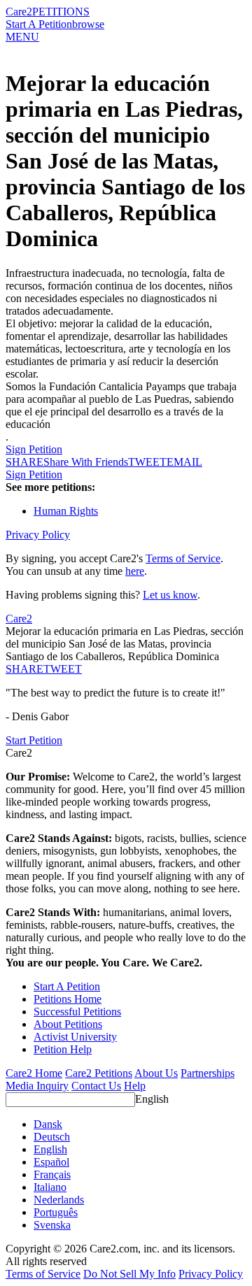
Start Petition (34, 740)
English (152, 1099)
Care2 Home (34, 1073)
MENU (22, 37)
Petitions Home (68, 999)
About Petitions (68, 1024)
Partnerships (207, 1073)
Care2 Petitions (98, 1073)
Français (52, 1174)
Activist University (75, 1037)
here (134, 571)
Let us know (170, 595)
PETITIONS (61, 11)
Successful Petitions (77, 1011)
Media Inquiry (37, 1086)
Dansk (48, 1124)
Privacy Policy (38, 535)
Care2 (19, 11)
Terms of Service (183, 558)
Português (56, 1212)
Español (51, 1162)
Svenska (52, 1225)
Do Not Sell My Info (129, 1274)
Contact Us (96, 1086)
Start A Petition (39, 24)
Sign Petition (34, 449)
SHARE (24, 669)
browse (88, 24)
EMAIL (184, 462)
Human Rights (66, 511)
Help (135, 1086)
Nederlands (59, 1200)
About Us (156, 1073)
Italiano (50, 1187)
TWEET (147, 462)
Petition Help (63, 1049)
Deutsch (52, 1137)
